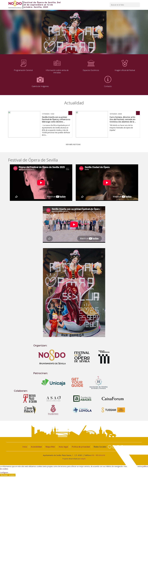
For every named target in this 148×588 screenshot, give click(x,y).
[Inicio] (15, 4)
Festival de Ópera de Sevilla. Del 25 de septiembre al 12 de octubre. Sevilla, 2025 (42, 4)
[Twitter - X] (113, 446)
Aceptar (12, 475)
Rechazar (4, 475)
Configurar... (4, 472)
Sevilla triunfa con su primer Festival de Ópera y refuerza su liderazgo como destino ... (56, 119)
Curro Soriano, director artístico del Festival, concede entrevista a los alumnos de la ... (123, 119)
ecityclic (83, 459)
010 (92, 455)
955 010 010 (100, 455)
